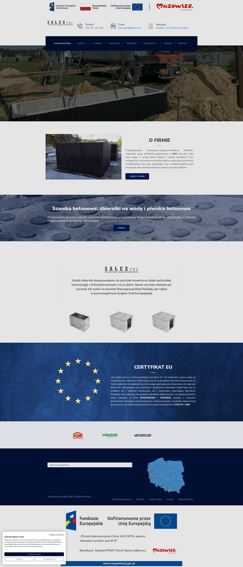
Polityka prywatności (56, 535)
